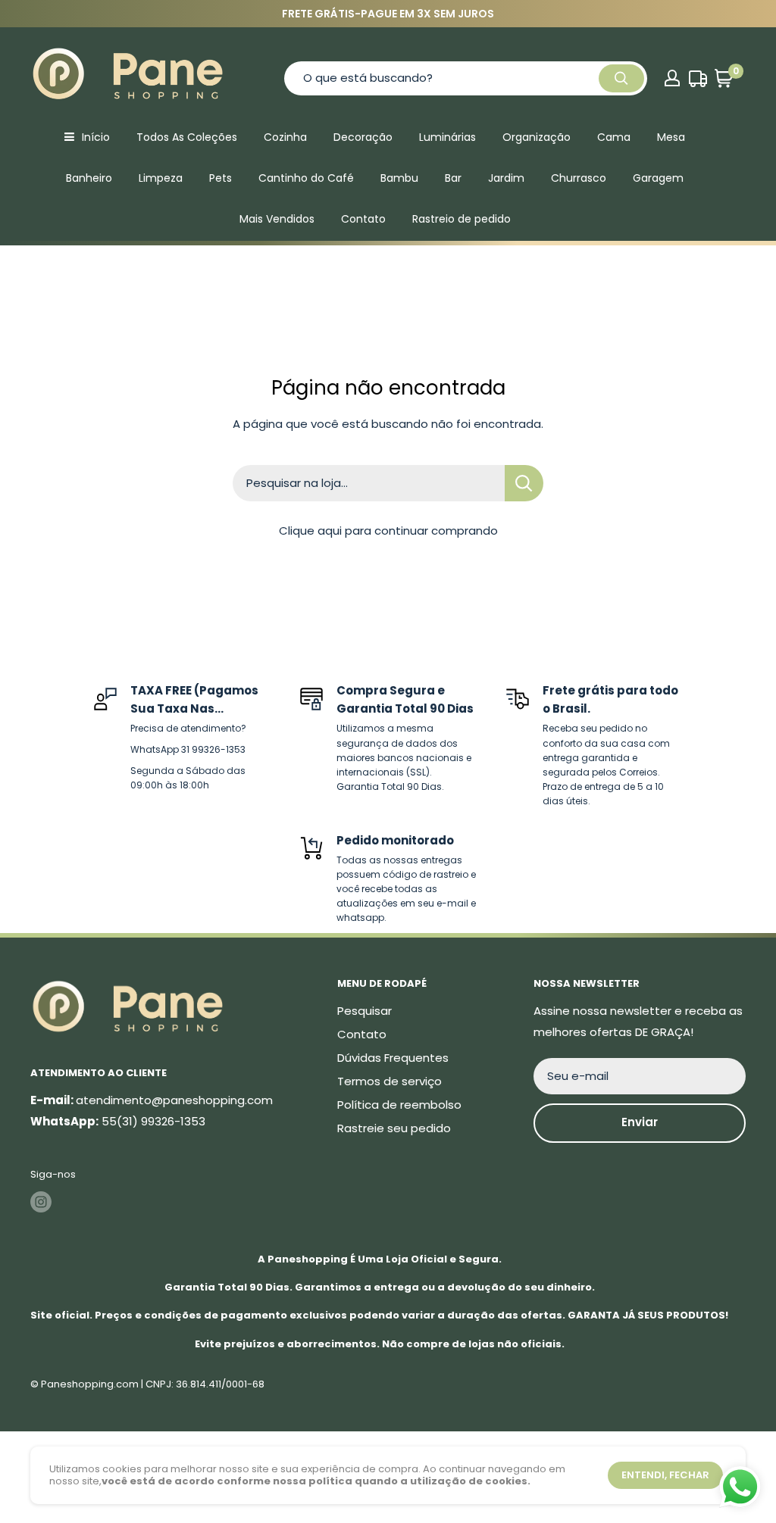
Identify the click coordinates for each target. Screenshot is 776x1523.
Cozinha (285, 137)
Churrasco (578, 178)
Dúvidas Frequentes (393, 1058)
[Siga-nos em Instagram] (41, 1201)
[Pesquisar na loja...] (524, 483)
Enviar (639, 1122)
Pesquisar (364, 1011)
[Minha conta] (672, 78)
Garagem (658, 178)
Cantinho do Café (306, 178)
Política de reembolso (399, 1105)
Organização (536, 137)
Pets (220, 178)
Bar (453, 178)
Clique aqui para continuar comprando (388, 530)
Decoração (363, 137)
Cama (613, 137)
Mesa (671, 137)
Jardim (506, 178)
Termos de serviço (389, 1081)
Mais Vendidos (276, 218)
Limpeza (161, 178)
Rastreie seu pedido (394, 1128)
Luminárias (447, 137)
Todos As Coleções (186, 137)
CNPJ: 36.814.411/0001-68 (205, 1384)
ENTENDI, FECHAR (665, 1475)
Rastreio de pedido (461, 218)
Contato (363, 218)
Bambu (399, 178)
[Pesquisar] (621, 78)
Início (96, 137)
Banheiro (89, 178)
